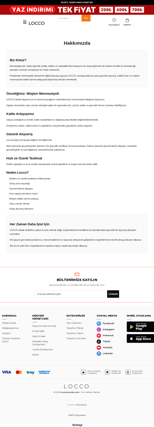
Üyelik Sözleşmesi (42, 349)
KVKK (35, 354)
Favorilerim (114, 25)
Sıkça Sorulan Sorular (44, 325)
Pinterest (108, 335)
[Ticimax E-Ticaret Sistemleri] (77, 426)
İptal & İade (38, 336)
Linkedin (108, 353)
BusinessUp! (82, 405)
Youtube (107, 347)
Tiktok (106, 341)
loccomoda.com (18, 66)
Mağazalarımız (10, 328)
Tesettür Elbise (74, 328)
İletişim (6, 333)
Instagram (108, 329)
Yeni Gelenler (74, 322)
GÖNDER (113, 294)
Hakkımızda (9, 322)
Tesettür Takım (75, 333)
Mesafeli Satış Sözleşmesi (40, 343)
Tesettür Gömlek (76, 338)
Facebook (108, 323)
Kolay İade (38, 331)
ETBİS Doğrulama (77, 415)
